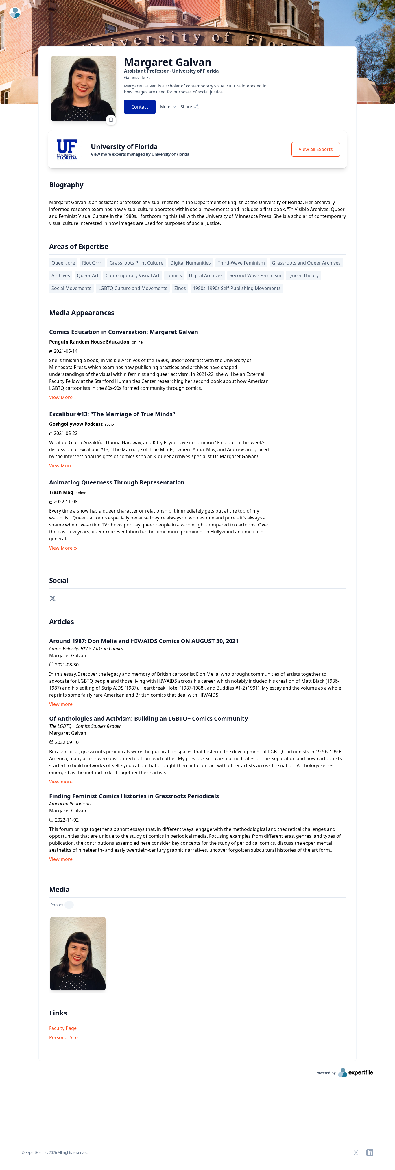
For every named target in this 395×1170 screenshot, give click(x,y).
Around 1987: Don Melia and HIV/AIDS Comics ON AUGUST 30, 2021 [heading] (144, 641)
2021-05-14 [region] (65, 351)
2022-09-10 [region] (67, 742)
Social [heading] (58, 580)
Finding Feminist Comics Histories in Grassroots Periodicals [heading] (134, 796)
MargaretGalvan (168, 62)
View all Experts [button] (316, 149)
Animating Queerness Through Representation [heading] (116, 482)
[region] (196, 77)
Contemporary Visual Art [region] (133, 275)
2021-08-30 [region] (67, 665)
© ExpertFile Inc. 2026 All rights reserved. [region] (55, 1152)
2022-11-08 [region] (65, 501)
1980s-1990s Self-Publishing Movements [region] (237, 288)
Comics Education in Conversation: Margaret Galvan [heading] (123, 332)
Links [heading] (58, 1012)
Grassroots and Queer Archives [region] (306, 263)
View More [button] (61, 397)
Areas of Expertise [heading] (78, 246)
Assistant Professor (171, 71)
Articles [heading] (61, 621)
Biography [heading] (66, 184)
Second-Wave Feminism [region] (255, 275)
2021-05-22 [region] (65, 433)
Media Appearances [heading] (82, 312)
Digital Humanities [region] (190, 263)
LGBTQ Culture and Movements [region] (132, 288)
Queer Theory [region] (303, 275)
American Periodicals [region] (70, 803)
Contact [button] (139, 107)
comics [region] (174, 275)
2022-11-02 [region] (67, 820)
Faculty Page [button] (63, 1028)
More (165, 106)
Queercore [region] (63, 263)
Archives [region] (60, 275)
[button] (52, 598)
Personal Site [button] (63, 1037)
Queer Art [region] (88, 275)
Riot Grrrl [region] (92, 263)
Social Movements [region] (71, 288)
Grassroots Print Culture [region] (136, 263)
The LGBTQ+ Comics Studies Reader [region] (85, 726)
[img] (67, 149)
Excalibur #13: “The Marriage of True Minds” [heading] (112, 414)
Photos (60, 905)
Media (59, 889)
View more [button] (61, 704)
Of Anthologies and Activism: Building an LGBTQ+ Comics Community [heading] (148, 718)
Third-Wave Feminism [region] (241, 263)
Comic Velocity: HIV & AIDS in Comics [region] (86, 648)
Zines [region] (180, 288)
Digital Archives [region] (206, 275)
